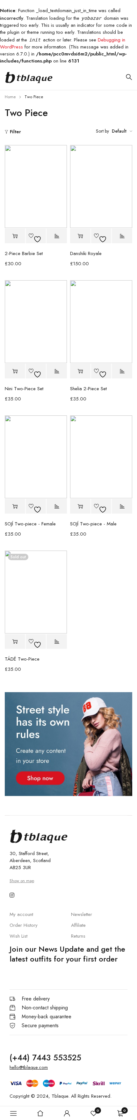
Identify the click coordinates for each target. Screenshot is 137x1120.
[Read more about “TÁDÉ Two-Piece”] (15, 641)
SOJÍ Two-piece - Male (93, 523)
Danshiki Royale (86, 253)
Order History (24, 925)
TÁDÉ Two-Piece (22, 658)
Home (10, 97)
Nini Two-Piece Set (24, 388)
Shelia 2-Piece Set (88, 388)
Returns (78, 936)
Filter (15, 131)
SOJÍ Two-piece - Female (30, 523)
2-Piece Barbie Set (24, 253)
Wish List (18, 936)
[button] (15, 236)
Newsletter (81, 914)
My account (21, 914)
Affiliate (78, 925)
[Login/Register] (67, 1113)
